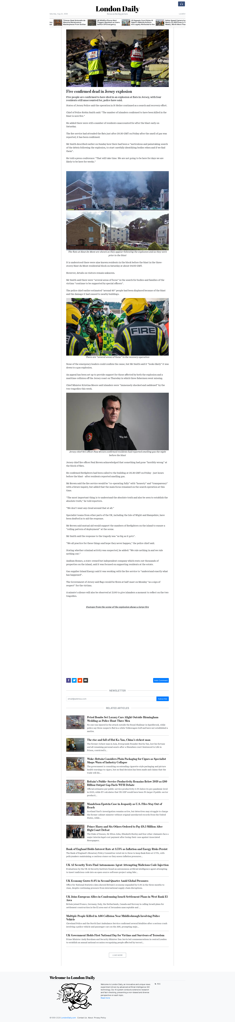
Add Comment (161, 680)
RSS (158, 984)
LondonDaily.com (68, 1018)
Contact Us (82, 1018)
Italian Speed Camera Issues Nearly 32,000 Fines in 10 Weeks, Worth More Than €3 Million (173, 23)
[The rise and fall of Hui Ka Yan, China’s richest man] (75, 744)
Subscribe (162, 699)
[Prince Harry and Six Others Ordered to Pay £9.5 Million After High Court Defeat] (75, 831)
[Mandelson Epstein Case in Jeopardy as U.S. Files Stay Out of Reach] (75, 809)
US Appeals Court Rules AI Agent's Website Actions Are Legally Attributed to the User (139, 23)
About (90, 1018)
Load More (117, 955)
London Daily (117, 8)
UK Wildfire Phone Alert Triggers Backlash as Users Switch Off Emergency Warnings (104, 23)
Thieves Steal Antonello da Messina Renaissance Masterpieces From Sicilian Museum (70, 23)
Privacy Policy (100, 1018)
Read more (105, 998)
